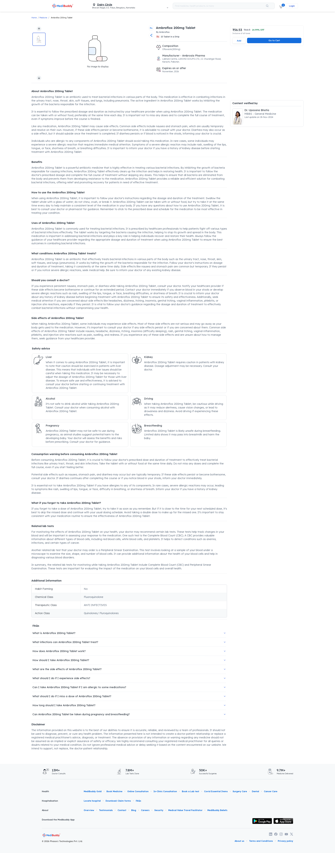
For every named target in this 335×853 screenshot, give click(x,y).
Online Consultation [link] (138, 791)
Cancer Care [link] (270, 791)
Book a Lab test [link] (190, 791)
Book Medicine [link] (114, 791)
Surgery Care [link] (240, 791)
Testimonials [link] (106, 810)
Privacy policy (285, 841)
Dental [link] (255, 791)
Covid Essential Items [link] (216, 791)
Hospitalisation (50, 800)
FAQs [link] (138, 800)
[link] (62, 6)
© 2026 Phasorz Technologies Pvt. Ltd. (62, 841)
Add (239, 40)
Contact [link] (122, 810)
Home (34, 17)
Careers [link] (145, 810)
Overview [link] (89, 810)
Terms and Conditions (261, 841)
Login (292, 6)
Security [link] (158, 810)
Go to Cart (274, 40)
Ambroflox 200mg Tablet (61, 17)
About (45, 810)
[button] (281, 6)
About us (239, 841)
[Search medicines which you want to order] (267, 5)
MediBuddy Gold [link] (93, 791)
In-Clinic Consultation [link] (165, 791)
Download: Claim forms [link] (118, 800)
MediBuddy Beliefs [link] (217, 810)
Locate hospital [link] (92, 800)
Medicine (43, 17)
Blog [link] (133, 810)
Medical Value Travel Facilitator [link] (185, 810)
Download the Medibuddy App (58, 819)
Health (45, 791)
